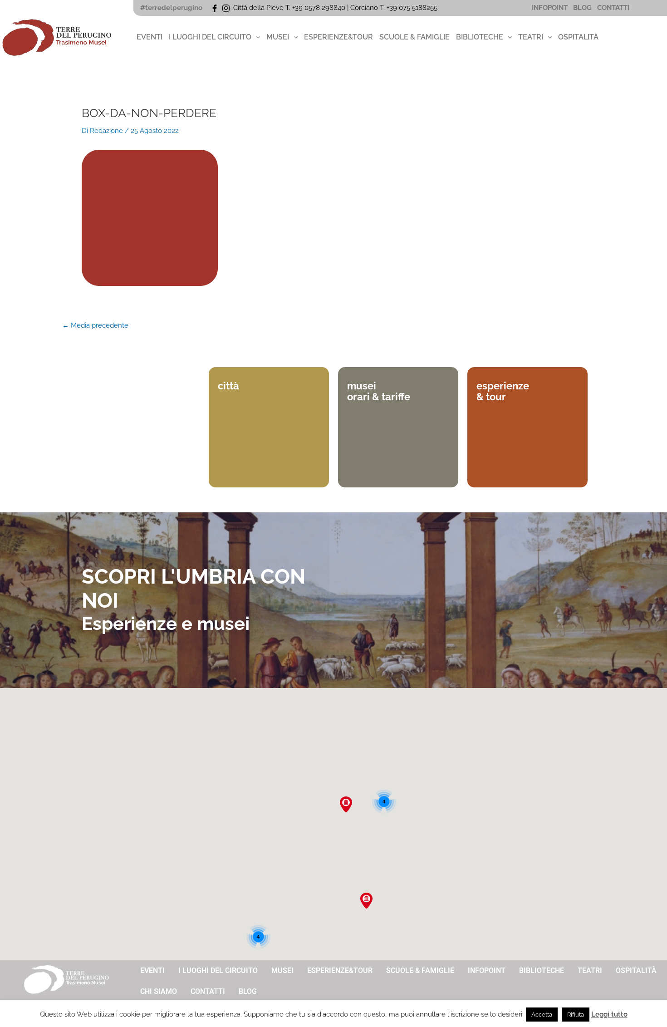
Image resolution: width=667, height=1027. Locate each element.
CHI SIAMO (158, 991)
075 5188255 (420, 8)
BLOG (582, 8)
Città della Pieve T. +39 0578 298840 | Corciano (306, 8)
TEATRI (530, 37)
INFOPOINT (550, 8)
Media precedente (95, 325)
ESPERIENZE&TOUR (338, 37)
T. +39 (389, 8)
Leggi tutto (609, 1014)
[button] (214, 37)
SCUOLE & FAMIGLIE (414, 37)
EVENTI (149, 37)
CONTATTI (613, 8)
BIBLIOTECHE (479, 37)
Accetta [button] (541, 1014)
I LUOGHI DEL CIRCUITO (210, 37)
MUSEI (277, 37)
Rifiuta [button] (575, 1014)
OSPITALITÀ (578, 37)
